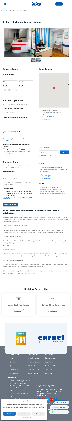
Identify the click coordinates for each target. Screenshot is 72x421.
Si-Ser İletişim (14, 373)
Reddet (24, 414)
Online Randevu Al (15, 370)
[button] (44, 401)
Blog (11, 358)
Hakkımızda (13, 350)
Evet (7, 149)
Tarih (4, 178)
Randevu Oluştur (10, 205)
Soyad (21, 82)
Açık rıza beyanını (8, 197)
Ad (4, 82)
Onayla (9, 414)
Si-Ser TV (13, 362)
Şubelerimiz (13, 366)
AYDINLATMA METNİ (27, 417)
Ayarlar (38, 414)
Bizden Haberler (14, 354)
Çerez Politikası (18, 417)
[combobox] (5, 90)
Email (21, 86)
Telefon (6, 86)
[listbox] (12, 112)
